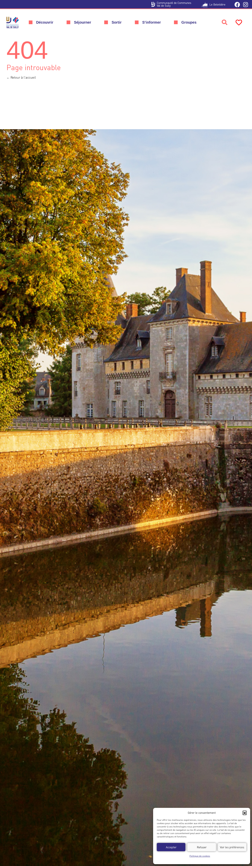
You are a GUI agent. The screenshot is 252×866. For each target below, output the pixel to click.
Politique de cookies (199, 856)
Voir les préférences (232, 847)
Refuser (202, 847)
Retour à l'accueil (23, 77)
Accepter (171, 847)
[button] (244, 813)
